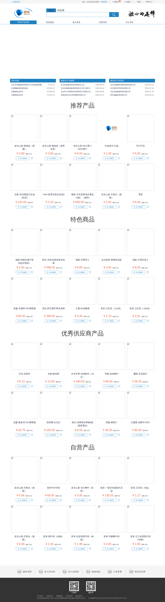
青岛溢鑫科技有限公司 (118, 95)
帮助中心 (149, 2)
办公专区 (129, 22)
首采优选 (50, 22)
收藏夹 (128, 2)
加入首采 (76, 22)
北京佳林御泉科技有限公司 (120, 92)
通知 (139, 2)
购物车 (116, 2)
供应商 (60, 10)
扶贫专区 (103, 22)
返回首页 (16, 2)
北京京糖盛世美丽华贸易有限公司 (123, 85)
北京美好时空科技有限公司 (120, 88)
